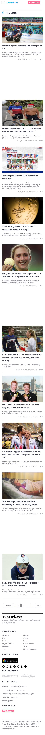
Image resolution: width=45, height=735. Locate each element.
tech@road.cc (19, 690)
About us (5, 635)
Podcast (26, 641)
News (4, 638)
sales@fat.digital (28, 694)
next (38, 605)
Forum (25, 635)
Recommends (28, 644)
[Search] (42, 2)
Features (5, 646)
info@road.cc (21, 687)
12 (33, 605)
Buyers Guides (7, 644)
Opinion (26, 638)
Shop (25, 646)
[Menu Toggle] (3, 2)
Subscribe (35, 2)
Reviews (5, 641)
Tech (4, 649)
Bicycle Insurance (30, 649)
